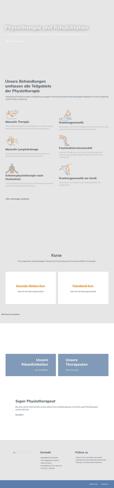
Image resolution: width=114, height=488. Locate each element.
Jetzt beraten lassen (15, 41)
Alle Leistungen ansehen (17, 199)
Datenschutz (93, 484)
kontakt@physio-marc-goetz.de (51, 465)
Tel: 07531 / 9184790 (48, 468)
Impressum (104, 484)
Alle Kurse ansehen (10, 315)
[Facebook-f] (78, 468)
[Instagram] (82, 468)
